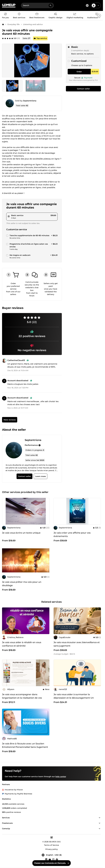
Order (79, 72)
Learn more (40, 476)
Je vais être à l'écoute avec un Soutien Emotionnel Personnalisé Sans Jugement (25, 745)
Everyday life (14, 24)
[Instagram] (53, 859)
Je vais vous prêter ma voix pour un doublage (21, 584)
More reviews (10, 420)
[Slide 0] (12, 86)
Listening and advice (33, 24)
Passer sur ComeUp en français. (50, 863)
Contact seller (83, 89)
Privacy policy (51, 849)
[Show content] (99, 817)
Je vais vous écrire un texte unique (21, 532)
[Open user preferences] (98, 5)
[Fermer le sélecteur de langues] (68, 863)
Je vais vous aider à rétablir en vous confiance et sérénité (21, 644)
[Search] (50, 5)
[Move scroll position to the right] (99, 15)
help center (60, 776)
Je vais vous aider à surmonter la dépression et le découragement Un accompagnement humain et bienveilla (76, 698)
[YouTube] (50, 859)
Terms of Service (51, 845)
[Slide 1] (35, 86)
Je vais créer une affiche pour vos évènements (72, 534)
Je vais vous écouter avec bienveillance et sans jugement (77, 644)
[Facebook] (57, 859)
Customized (78, 60)
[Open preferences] (87, 5)
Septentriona (29, 100)
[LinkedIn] (46, 859)
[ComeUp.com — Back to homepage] (8, 5)
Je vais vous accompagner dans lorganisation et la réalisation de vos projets (22, 698)
